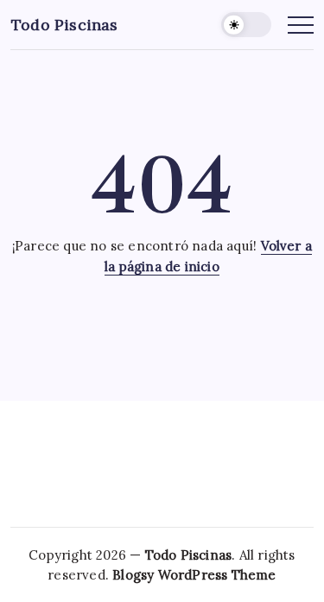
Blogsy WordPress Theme (194, 575)
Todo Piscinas (64, 25)
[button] (246, 24)
